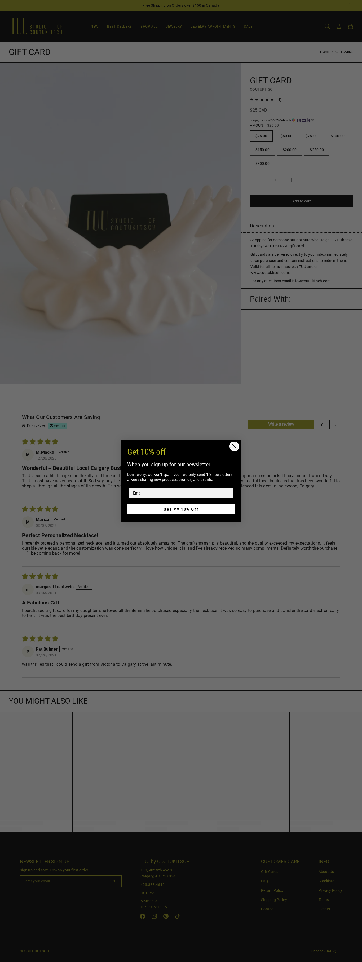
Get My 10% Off (181, 509)
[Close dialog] (234, 446)
